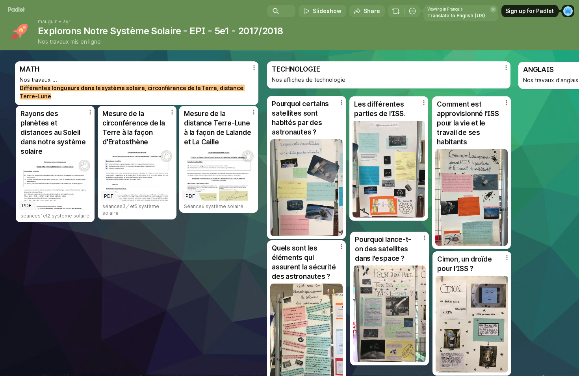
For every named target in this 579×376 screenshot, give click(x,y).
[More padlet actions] (412, 11)
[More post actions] (507, 258)
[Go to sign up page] (568, 11)
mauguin (48, 21)
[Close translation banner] (493, 9)
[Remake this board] (396, 11)
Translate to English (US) (456, 15)
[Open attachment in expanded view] (472, 324)
